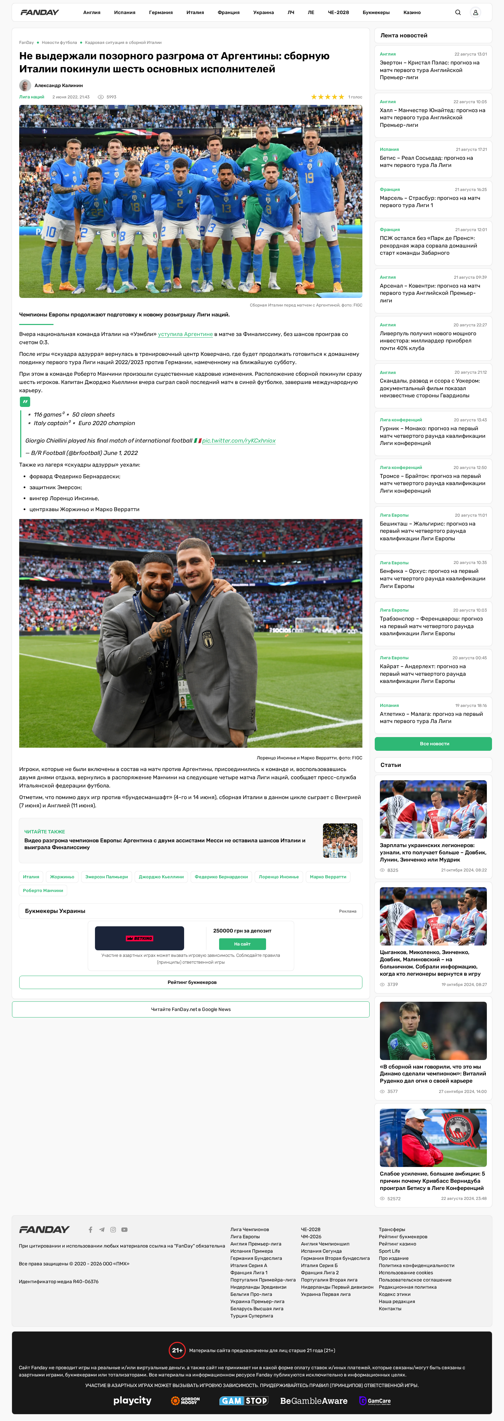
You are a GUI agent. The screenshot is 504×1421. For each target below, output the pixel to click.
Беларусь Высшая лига (257, 1309)
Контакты (390, 1309)
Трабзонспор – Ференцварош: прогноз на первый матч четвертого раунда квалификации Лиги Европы (431, 626)
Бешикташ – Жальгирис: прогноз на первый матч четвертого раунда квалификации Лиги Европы (428, 531)
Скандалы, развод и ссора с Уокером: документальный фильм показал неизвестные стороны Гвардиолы (430, 388)
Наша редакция (397, 1301)
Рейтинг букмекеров (192, 982)
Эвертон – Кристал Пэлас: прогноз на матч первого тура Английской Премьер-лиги (430, 70)
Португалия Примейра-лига (263, 1280)
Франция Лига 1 (248, 1273)
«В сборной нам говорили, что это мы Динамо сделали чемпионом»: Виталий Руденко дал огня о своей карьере (433, 1073)
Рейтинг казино (397, 1244)
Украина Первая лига (326, 1294)
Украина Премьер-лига (257, 1301)
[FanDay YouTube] (124, 1231)
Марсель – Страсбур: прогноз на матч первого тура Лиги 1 (430, 202)
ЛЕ (311, 12)
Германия (161, 12)
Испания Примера (251, 1251)
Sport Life (389, 1251)
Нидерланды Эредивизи (258, 1287)
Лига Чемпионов (249, 1229)
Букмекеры (376, 12)
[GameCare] (375, 1401)
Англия (91, 12)
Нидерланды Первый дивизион (337, 1287)
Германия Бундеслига (256, 1258)
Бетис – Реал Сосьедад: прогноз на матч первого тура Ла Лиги (426, 162)
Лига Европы (394, 515)
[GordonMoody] (185, 1401)
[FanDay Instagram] (113, 1231)
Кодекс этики (395, 1294)
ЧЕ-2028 (338, 12)
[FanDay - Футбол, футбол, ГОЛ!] (40, 12)
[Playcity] (133, 1401)
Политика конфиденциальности (417, 1265)
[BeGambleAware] (314, 1401)
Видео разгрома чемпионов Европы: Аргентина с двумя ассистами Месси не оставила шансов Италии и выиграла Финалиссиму (164, 844)
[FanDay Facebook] (90, 1231)
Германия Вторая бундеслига (335, 1258)
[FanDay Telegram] (102, 1231)
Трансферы (392, 1229)
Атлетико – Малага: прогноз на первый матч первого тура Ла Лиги (431, 718)
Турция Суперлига (251, 1316)
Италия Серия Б (319, 1265)
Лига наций (31, 96)
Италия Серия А (248, 1265)
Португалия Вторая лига (329, 1280)
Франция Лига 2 (320, 1273)
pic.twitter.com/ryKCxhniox (239, 440)
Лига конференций (401, 419)
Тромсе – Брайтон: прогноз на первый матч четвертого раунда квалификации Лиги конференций (432, 483)
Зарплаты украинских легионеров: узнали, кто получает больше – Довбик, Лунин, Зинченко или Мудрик (433, 852)
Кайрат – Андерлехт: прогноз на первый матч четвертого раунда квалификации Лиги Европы (423, 673)
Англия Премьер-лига (255, 1244)
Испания (124, 12)
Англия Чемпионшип (325, 1244)
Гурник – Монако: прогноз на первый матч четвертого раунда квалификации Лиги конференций (432, 435)
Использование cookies (406, 1273)
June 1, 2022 (121, 452)
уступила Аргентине (185, 334)
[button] (458, 12)
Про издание (394, 1258)
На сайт (242, 944)
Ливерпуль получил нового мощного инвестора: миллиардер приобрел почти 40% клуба (428, 340)
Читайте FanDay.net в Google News (191, 1009)
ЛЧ (291, 12)
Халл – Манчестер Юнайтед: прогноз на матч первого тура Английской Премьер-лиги (432, 117)
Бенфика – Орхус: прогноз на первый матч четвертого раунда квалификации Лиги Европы (432, 578)
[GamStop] (244, 1401)
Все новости (434, 744)
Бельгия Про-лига (251, 1294)
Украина (263, 12)
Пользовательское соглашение (415, 1280)
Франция (229, 12)
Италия (195, 12)
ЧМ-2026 (311, 1237)
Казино (412, 12)
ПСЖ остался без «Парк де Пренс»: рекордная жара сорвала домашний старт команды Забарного (428, 245)
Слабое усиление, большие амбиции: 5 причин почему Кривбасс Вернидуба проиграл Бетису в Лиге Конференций (432, 1180)
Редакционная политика (408, 1287)
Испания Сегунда (321, 1251)
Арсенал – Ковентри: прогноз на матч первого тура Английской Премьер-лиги (430, 293)
